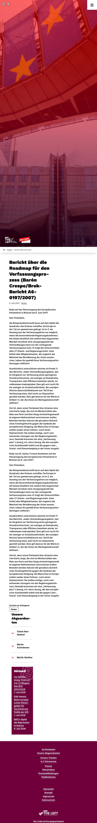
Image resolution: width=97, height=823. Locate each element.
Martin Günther (25, 657)
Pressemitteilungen (48, 773)
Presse (48, 766)
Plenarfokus (48, 769)
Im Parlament (48, 749)
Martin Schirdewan (23, 646)
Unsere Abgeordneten (48, 753)
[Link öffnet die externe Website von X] (8, 4)
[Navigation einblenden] (92, 4)
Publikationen (48, 777)
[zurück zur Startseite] (17, 240)
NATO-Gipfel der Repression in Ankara (21, 722)
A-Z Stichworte (48, 761)
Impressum (48, 796)
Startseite (48, 789)
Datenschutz (48, 800)
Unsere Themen (48, 758)
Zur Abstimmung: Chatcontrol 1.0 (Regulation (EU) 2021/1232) (22, 683)
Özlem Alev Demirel (23, 633)
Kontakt (48, 792)
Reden (9, 250)
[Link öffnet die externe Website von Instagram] (3, 4)
